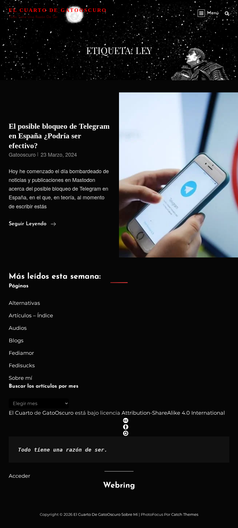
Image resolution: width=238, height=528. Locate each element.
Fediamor (21, 353)
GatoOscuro (57, 413)
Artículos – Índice (31, 315)
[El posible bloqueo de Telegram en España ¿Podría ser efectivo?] (178, 174)
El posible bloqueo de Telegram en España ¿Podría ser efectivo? (59, 136)
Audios (18, 328)
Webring (119, 486)
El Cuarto (21, 413)
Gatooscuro (22, 154)
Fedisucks (22, 365)
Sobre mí (20, 378)
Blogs (16, 340)
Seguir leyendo (32, 224)
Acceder (19, 476)
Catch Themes (184, 514)
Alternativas (24, 303)
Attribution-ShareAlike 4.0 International (173, 413)
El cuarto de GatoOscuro (58, 10)
